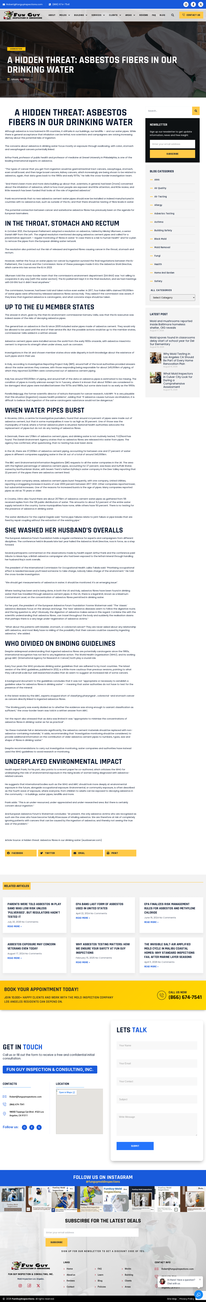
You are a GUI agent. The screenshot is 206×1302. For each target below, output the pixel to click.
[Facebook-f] (193, 4)
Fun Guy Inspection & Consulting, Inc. (31, 1274)
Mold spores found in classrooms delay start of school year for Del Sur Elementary (172, 341)
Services (96, 15)
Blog (162, 15)
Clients (113, 15)
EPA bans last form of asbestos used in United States (99, 906)
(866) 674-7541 (185, 997)
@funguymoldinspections (103, 1182)
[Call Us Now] (161, 995)
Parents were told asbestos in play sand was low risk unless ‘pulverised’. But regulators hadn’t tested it (34, 910)
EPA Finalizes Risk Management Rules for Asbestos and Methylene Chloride (169, 908)
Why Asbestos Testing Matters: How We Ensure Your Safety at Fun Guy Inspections (103, 948)
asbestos (16, 49)
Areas (128, 15)
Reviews (143, 15)
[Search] (196, 111)
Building (79, 15)
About (52, 15)
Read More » (15, 926)
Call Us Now (178, 992)
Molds (63, 15)
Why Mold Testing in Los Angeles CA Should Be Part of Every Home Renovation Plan (178, 359)
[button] (172, 15)
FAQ (154, 15)
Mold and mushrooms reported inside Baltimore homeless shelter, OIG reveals (171, 324)
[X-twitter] (200, 4)
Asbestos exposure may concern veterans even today (31, 946)
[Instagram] (186, 4)
